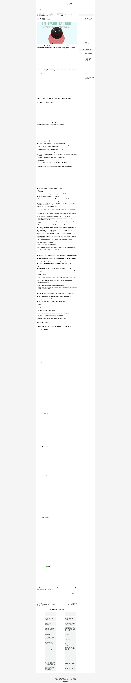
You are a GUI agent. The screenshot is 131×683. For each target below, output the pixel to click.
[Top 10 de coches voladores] (61, 633)
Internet (48, 19)
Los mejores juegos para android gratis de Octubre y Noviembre (70, 648)
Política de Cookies (69, 679)
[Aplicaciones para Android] (61, 663)
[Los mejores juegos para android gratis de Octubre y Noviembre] (61, 648)
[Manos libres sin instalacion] (41, 624)
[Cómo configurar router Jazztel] (41, 619)
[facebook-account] (93, 9)
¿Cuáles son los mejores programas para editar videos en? (49, 638)
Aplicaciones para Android (70, 663)
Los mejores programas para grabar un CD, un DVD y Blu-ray (49, 668)
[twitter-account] (91, 9)
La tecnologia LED (72, 604)
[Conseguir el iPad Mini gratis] (41, 653)
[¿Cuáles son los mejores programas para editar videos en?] (41, 638)
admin (45, 18)
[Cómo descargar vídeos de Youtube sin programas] (61, 624)
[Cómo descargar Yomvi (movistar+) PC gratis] (41, 658)
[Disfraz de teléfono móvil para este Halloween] (41, 633)
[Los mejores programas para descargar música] (41, 629)
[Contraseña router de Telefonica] (61, 619)
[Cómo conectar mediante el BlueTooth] (61, 638)
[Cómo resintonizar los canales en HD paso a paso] (41, 643)
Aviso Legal (64, 679)
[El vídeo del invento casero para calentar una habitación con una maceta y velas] (61, 643)
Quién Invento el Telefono (70, 668)
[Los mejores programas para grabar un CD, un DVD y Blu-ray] (41, 668)
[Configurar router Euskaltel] (41, 614)
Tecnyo (51, 19)
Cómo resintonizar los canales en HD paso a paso (49, 643)
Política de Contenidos (58, 679)
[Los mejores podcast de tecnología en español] (41, 648)
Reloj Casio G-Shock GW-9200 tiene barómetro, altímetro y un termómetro (50, 663)
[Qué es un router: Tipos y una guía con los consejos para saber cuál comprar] (61, 614)
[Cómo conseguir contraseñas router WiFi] (61, 653)
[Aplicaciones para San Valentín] (61, 658)
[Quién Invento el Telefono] (61, 668)
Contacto (39, 9)
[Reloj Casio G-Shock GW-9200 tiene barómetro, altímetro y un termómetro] (41, 663)
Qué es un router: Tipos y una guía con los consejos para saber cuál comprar (70, 613)
